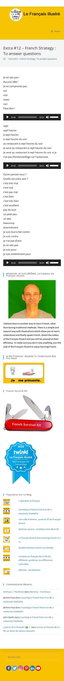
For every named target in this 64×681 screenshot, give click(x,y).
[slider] (54, 117)
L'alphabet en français (29, 500)
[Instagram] (20, 668)
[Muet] (47, 117)
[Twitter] (14, 668)
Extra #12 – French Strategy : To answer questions (33, 58)
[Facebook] (8, 668)
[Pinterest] (26, 668)
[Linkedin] (32, 668)
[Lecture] (7, 117)
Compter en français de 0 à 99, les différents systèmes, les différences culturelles (36, 560)
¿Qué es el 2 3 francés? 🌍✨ (17, 627)
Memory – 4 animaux (40, 591)
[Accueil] (4, 58)
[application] (32, 117)
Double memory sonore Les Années (36, 547)
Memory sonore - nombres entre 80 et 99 (39, 529)
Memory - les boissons (29, 569)
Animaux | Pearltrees (13, 591)
